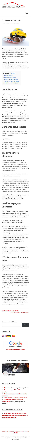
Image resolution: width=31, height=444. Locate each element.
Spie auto (7, 388)
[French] (6, 335)
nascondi (13, 73)
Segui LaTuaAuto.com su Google (15, 349)
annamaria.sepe (16, 23)
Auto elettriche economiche (11, 310)
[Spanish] (14, 335)
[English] (3, 335)
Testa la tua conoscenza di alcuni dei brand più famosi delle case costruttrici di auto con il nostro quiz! (15, 415)
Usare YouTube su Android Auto (19, 312)
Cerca (25, 324)
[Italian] (11, 335)
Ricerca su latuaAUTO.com (9, 322)
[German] (8, 335)
